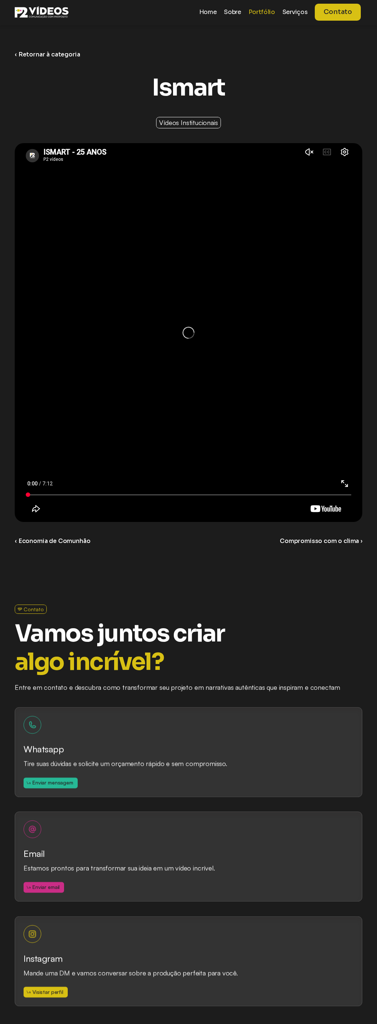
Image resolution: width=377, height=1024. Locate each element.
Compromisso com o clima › (321, 541)
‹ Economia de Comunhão (52, 541)
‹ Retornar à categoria (47, 54)
